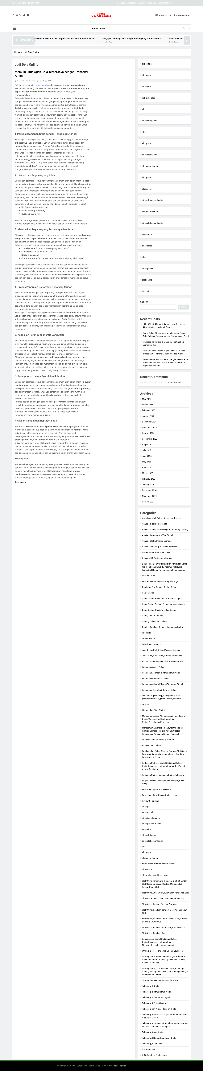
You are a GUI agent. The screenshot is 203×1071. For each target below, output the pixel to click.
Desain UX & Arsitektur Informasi (157, 558)
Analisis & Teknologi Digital (155, 524)
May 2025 (146, 462)
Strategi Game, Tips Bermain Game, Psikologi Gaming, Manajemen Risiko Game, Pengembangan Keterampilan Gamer (165, 971)
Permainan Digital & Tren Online (156, 789)
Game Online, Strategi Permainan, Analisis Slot (163, 604)
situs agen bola (43, 85)
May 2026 (146, 399)
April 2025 (146, 467)
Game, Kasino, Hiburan (152, 615)
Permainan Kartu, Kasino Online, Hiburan (160, 795)
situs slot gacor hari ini (152, 200)
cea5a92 (21, 80)
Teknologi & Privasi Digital (154, 1003)
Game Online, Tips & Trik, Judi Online (159, 610)
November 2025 (149, 427)
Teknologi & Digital (151, 986)
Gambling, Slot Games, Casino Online (159, 587)
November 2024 (149, 496)
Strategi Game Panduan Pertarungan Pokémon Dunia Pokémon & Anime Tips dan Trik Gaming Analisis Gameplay (163, 959)
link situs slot (148, 98)
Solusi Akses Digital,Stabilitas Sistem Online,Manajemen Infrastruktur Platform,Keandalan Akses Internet (159, 942)
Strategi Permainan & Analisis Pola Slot (160, 980)
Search (144, 301)
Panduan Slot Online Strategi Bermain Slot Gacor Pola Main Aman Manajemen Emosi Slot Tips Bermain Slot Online (164, 754)
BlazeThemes (120, 1066)
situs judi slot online (151, 823)
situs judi (146, 806)
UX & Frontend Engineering (154, 1055)
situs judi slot (148, 812)
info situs (146, 633)
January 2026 (148, 416)
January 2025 (148, 484)
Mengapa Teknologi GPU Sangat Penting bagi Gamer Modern (98, 38)
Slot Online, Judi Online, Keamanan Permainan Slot (165, 893)
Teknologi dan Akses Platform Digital (159, 1009)
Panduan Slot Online (151, 745)
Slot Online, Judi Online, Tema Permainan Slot (163, 898)
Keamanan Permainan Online (155, 678)
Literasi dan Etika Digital (153, 710)
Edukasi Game (148, 575)
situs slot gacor (149, 120)
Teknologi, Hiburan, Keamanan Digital (159, 1038)
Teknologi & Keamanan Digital (156, 997)
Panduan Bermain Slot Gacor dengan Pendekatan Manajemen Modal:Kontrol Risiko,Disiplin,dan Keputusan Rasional (165, 362)
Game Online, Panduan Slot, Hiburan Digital (162, 598)
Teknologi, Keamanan (152, 1043)
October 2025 (148, 433)
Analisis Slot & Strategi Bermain (157, 541)
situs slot (146, 86)
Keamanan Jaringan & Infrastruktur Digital (161, 673)
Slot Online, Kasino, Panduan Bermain (159, 904)
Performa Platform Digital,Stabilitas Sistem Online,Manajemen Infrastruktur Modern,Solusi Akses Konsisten (163, 766)
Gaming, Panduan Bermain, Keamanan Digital (162, 627)
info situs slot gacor (151, 644)
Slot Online (147, 869)
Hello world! (175, 382)
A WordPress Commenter (154, 382)
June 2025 (146, 456)
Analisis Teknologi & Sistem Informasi (159, 546)
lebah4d (145, 704)
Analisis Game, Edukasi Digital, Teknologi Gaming (165, 529)
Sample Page (98, 28)
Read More (19, 482)
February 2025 (148, 479)
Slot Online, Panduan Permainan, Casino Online (163, 927)
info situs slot (148, 638)
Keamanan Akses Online (153, 667)
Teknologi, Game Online (153, 1032)
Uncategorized (148, 1049)
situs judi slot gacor (151, 818)
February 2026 (148, 410)
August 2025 (148, 444)
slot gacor (146, 75)
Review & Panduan (150, 801)
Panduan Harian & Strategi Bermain (158, 739)
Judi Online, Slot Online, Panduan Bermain (161, 650)
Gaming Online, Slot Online (154, 621)
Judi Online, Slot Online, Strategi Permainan (162, 655)
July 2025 (146, 450)
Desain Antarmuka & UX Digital (156, 552)
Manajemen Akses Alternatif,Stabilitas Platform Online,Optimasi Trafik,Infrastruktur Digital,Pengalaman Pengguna (164, 719)
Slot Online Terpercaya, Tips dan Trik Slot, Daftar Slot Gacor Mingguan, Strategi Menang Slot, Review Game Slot (164, 884)
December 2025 (149, 422)
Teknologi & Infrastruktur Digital (156, 992)
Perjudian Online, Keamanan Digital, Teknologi (163, 775)
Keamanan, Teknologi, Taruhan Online (159, 690)
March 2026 (147, 404)
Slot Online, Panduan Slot (153, 933)
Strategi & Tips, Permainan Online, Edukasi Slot (163, 951)
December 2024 (149, 490)
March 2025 (147, 473)
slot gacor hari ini (150, 166)
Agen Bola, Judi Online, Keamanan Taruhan (161, 518)
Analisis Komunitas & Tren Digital (157, 535)
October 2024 (148, 502)
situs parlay (147, 268)
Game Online (148, 593)
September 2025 (149, 439)
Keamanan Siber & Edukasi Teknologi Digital (162, 684)
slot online (147, 280)
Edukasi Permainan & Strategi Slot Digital (161, 581)
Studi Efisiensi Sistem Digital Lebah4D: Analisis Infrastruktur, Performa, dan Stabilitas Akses (129, 3)
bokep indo (147, 246)
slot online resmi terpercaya (155, 875)
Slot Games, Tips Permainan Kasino (158, 863)
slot (144, 109)
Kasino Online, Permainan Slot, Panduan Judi (162, 661)
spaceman (147, 234)
